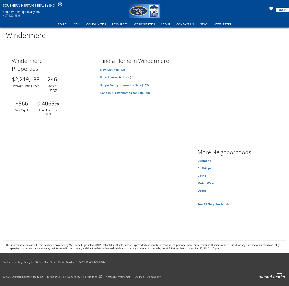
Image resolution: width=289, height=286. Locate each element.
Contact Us (185, 24)
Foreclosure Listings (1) (116, 77)
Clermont (204, 161)
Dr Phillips (205, 168)
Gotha (202, 176)
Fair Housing (90, 277)
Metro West (206, 183)
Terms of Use (54, 277)
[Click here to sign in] (271, 10)
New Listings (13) (112, 70)
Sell (77, 24)
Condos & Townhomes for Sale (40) (125, 93)
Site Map (139, 277)
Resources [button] (120, 24)
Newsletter (222, 24)
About (165, 24)
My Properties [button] (144, 24)
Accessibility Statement (118, 277)
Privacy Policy (72, 277)
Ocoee (202, 190)
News (204, 24)
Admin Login (154, 277)
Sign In (282, 9)
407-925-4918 (12, 15)
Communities (96, 24)
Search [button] (63, 24)
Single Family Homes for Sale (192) (124, 85)
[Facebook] (60, 5)
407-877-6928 (97, 262)
